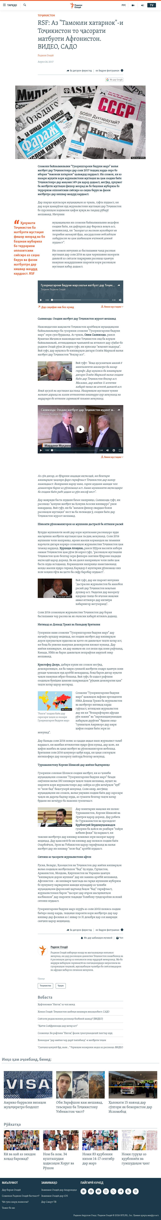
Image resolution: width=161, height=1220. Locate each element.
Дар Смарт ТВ (48, 1202)
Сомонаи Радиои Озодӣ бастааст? (20, 1196)
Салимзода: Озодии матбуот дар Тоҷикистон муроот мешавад (82, 410)
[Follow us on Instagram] (106, 1191)
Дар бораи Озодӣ (11, 1190)
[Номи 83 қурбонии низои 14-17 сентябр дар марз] (100, 1140)
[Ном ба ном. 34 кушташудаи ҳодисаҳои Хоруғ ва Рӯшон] (61, 1140)
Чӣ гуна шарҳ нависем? (15, 1202)
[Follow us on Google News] (83, 1191)
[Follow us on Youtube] (98, 1191)
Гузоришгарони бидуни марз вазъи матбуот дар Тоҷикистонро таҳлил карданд (93, 285)
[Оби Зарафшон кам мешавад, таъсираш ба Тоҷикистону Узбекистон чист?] (80, 1085)
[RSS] (128, 1191)
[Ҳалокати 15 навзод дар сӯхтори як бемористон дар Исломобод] (133, 1085)
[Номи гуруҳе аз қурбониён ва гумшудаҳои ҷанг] (139, 1140)
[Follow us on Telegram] (121, 1191)
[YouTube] (133, 5)
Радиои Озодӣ (46, 55)
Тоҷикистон (46, 15)
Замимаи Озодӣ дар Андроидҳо (59, 1190)
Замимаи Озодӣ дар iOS (54, 1196)
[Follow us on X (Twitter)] (113, 1191)
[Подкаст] (136, 1191)
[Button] (79, 71)
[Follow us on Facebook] (91, 1191)
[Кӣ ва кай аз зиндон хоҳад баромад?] (21, 1140)
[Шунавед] (142, 5)
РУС (124, 5)
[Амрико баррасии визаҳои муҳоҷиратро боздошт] (28, 1085)
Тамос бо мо (8, 1208)
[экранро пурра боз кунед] (120, 450)
